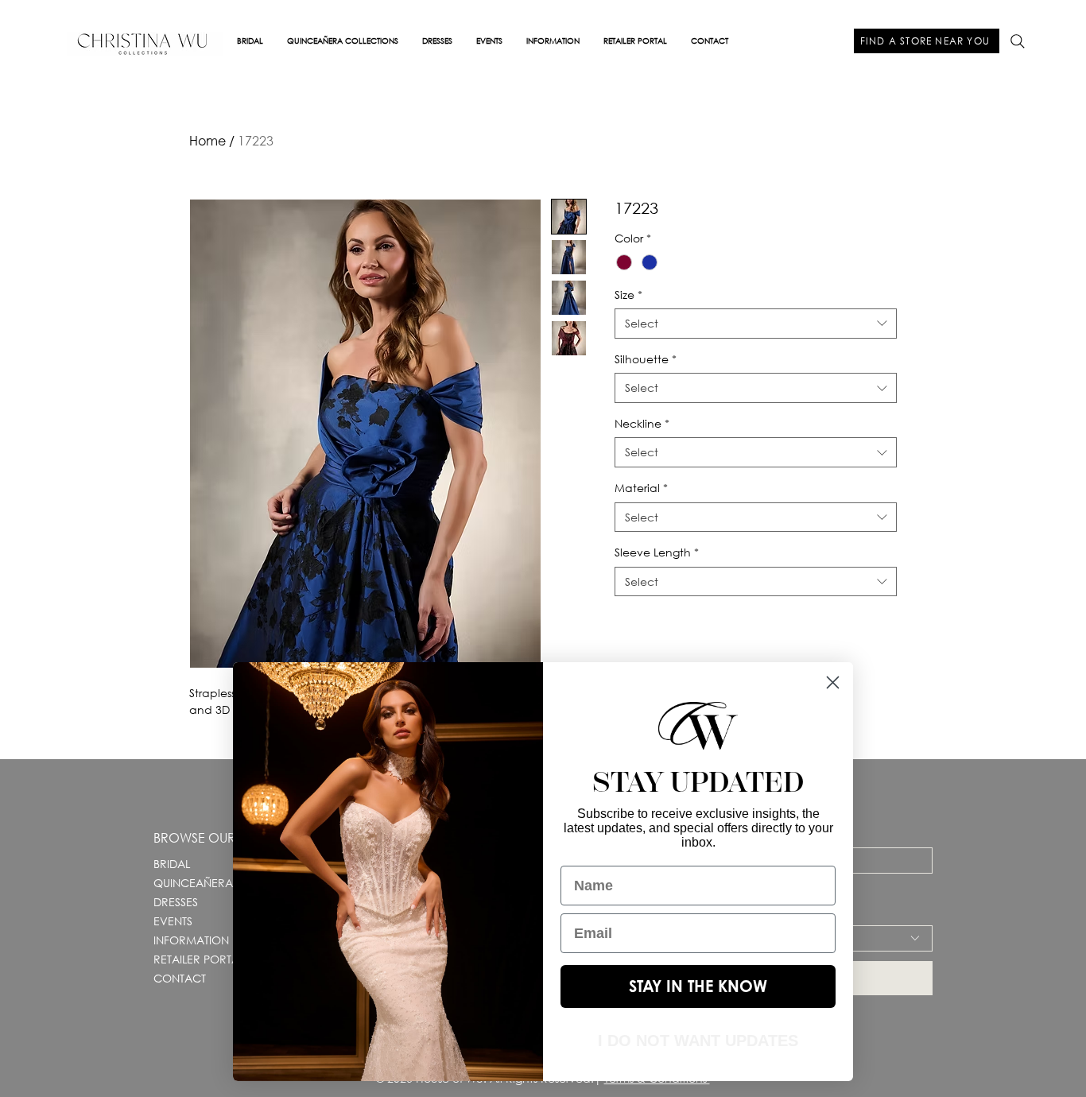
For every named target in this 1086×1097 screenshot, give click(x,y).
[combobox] (756, 323)
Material (641, 487)
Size (628, 294)
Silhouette (646, 358)
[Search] (1017, 41)
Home (207, 140)
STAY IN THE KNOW (698, 986)
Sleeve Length (657, 552)
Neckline (642, 423)
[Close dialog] (833, 682)
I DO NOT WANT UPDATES (698, 1040)
